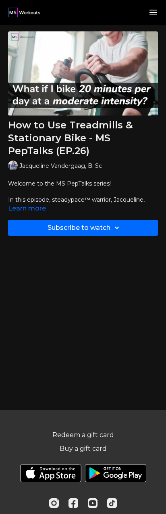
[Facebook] (73, 503)
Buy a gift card (83, 448)
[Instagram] (54, 503)
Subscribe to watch (79, 227)
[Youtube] (93, 503)
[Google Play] (116, 473)
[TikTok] (112, 503)
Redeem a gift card (83, 435)
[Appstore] (50, 473)
